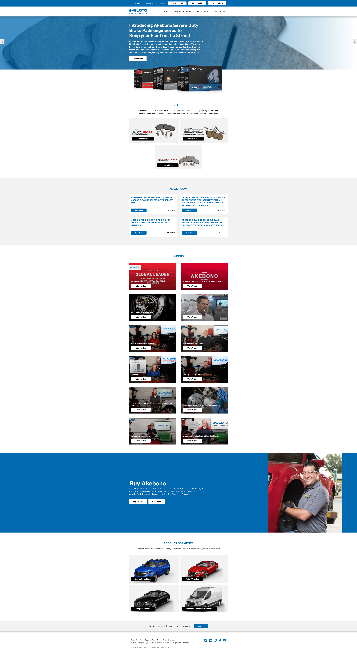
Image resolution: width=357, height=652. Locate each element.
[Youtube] (224, 640)
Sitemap (171, 640)
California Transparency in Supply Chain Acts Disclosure (150, 643)
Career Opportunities (147, 640)
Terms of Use (161, 640)
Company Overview (202, 11)
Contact (214, 11)
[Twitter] (220, 640)
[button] (2, 41)
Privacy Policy (176, 643)
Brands (166, 11)
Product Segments (177, 11)
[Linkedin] (210, 640)
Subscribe (222, 11)
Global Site (134, 640)
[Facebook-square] (205, 640)
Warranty (186, 643)
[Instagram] (215, 640)
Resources (190, 11)
